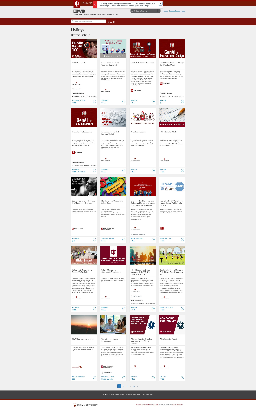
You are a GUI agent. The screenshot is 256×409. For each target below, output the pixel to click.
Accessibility (139, 405)
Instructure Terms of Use (117, 394)
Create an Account (174, 11)
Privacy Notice (148, 405)
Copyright (155, 405)
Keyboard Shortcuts (147, 394)
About (166, 11)
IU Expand (105, 394)
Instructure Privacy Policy (133, 394)
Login (183, 11)
